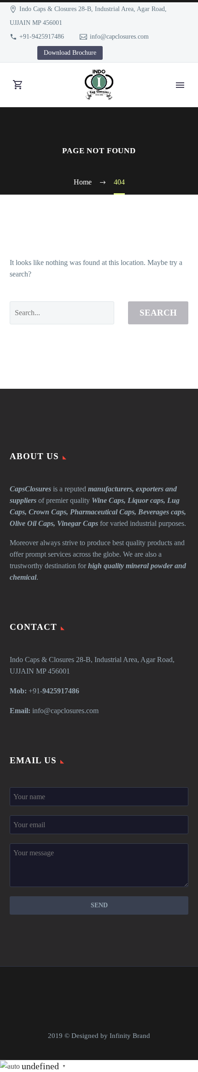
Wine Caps (108, 500)
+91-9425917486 (41, 36)
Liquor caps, (146, 500)
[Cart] (18, 85)
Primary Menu (180, 85)
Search (158, 312)
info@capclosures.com (119, 36)
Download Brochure (70, 52)
